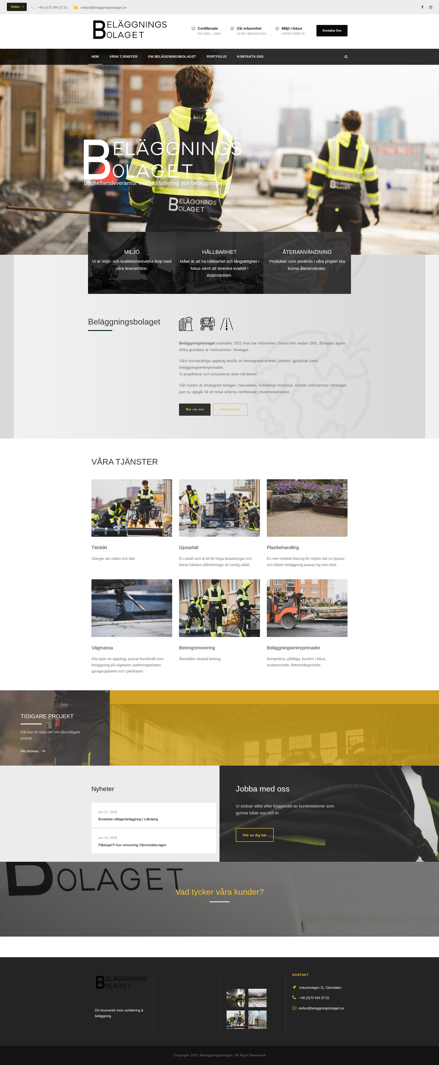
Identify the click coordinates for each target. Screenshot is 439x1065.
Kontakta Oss (332, 30)
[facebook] (422, 7)
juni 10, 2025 (107, 838)
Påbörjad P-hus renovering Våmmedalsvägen (132, 845)
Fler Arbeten (30, 751)
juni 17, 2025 (107, 812)
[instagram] (430, 7)
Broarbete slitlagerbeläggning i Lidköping (128, 819)
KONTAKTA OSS (250, 56)
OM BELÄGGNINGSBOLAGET (172, 56)
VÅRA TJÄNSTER (124, 56)
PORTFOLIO (217, 56)
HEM (95, 56)
